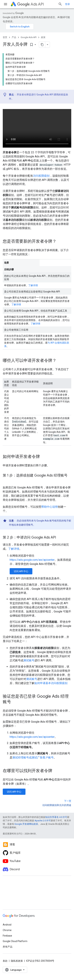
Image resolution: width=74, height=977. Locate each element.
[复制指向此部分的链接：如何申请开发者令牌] (43, 457)
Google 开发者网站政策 (26, 824)
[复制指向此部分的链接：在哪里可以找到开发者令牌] (55, 771)
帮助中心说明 (49, 506)
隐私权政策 (17, 960)
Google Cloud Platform (15, 941)
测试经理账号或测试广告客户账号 (33, 757)
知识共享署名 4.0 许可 (56, 817)
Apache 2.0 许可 (43, 820)
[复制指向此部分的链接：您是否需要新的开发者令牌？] (59, 242)
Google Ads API (28, 37)
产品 (14, 37)
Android (7, 924)
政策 (43, 37)
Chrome (7, 930)
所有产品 (7, 946)
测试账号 (28, 660)
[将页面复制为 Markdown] (42, 45)
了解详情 (33, 285)
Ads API (37, 4)
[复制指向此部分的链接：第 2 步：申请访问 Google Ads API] (59, 538)
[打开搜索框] (60, 4)
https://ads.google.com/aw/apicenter (32, 559)
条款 (5, 960)
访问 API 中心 (21, 571)
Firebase (7, 935)
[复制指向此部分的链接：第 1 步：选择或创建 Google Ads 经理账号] (6, 480)
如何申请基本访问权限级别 (50, 683)
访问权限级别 (41, 175)
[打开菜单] (5, 4)
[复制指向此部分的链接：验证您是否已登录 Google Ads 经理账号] (14, 702)
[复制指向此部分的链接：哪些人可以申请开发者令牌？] (59, 361)
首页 (5, 37)
